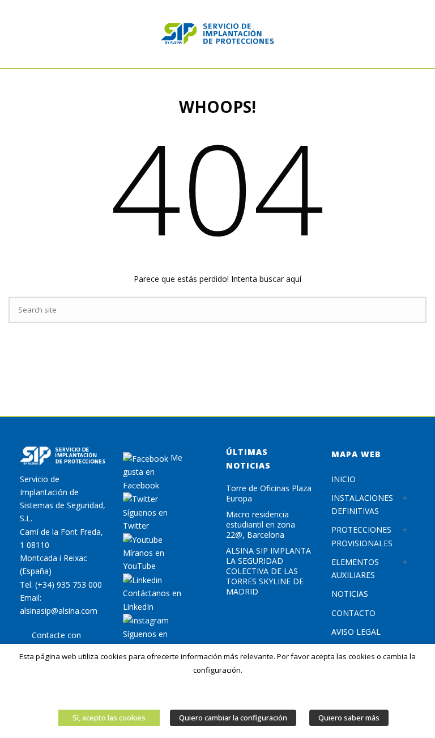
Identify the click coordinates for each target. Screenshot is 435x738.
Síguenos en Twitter (145, 519)
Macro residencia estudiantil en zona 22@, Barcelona (260, 524)
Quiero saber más (348, 717)
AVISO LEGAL (356, 631)
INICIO (343, 479)
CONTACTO (353, 613)
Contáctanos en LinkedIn (152, 600)
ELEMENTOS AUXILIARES (355, 568)
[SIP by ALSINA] (217, 34)
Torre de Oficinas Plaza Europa (269, 493)
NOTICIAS (349, 593)
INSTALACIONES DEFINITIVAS (362, 504)
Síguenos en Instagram (145, 640)
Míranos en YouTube (143, 559)
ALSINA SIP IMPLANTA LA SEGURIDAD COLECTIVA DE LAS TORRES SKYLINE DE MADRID (268, 571)
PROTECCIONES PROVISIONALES (362, 536)
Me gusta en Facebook (152, 471)
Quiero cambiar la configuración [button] (233, 717)
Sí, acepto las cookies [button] (109, 717)
